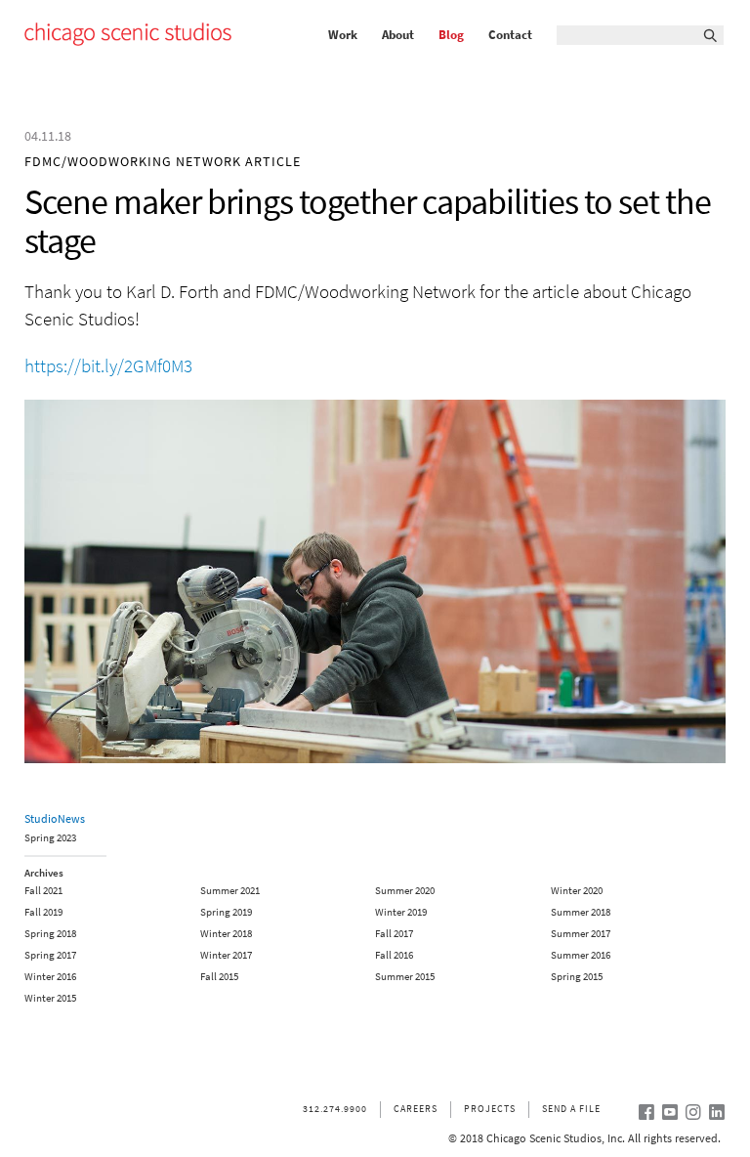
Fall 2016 (394, 955)
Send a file (571, 1108)
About (398, 35)
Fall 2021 (43, 890)
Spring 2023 (50, 838)
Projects (490, 1108)
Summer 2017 (580, 933)
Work (342, 35)
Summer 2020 (405, 890)
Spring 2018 (50, 933)
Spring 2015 (577, 976)
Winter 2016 (50, 976)
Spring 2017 (50, 955)
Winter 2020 (577, 890)
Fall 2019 (43, 912)
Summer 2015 (405, 976)
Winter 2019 (401, 912)
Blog (451, 35)
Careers (416, 1108)
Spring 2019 (226, 912)
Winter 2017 (226, 955)
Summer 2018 (580, 912)
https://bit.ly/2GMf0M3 (108, 366)
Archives (43, 873)
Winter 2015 (50, 998)
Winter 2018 (226, 933)
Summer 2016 (580, 955)
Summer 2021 (230, 890)
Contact (510, 35)
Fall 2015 (219, 976)
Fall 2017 (394, 933)
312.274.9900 (335, 1108)
